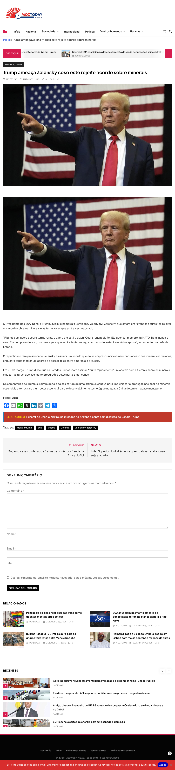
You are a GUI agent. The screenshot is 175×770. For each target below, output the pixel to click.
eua (40, 427)
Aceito (162, 764)
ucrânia (65, 427)
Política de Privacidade (123, 750)
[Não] (170, 765)
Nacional (31, 31)
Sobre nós (45, 750)
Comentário (15, 490)
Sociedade (48, 31)
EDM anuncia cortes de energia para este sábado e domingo (89, 721)
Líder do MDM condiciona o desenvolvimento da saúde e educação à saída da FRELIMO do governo (103, 52)
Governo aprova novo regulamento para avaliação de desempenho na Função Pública (104, 680)
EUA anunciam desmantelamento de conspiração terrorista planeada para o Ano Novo (140, 616)
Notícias (135, 31)
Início (17, 31)
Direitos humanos (111, 31)
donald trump (24, 427)
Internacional (72, 31)
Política (90, 31)
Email (11, 548)
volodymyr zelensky (85, 427)
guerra (51, 427)
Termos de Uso (98, 750)
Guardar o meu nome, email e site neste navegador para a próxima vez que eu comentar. (64, 577)
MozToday (11, 79)
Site (9, 563)
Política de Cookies (76, 750)
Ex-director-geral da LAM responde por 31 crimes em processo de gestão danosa (101, 693)
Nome (12, 534)
